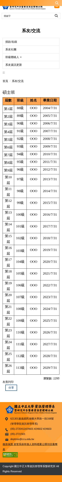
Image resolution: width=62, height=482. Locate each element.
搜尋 (56, 15)
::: (4, 72)
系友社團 (10, 49)
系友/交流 (18, 81)
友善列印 (8, 381)
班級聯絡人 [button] (12, 57)
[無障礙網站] (10, 454)
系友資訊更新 (13, 64)
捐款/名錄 (11, 41)
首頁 (5, 81)
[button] (31, 3)
